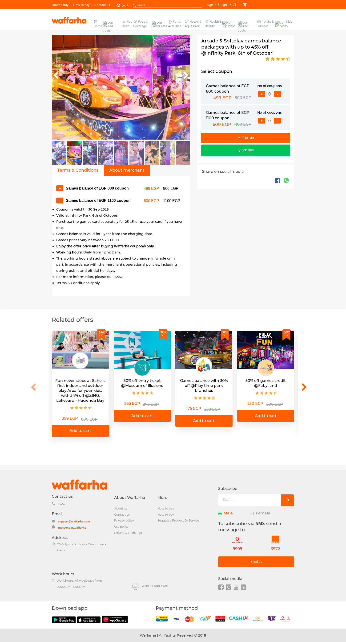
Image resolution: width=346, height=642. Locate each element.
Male (228, 513)
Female (263, 513)
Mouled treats (107, 28)
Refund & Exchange (128, 532)
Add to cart (246, 138)
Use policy (121, 526)
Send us (256, 562)
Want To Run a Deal (155, 586)
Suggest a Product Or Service (178, 520)
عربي (125, 5)
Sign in (212, 5)
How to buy (60, 5)
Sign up (226, 5)
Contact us (102, 5)
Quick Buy (246, 150)
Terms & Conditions (77, 170)
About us (120, 508)
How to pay (81, 5)
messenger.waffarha (72, 528)
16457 (61, 504)
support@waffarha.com (74, 521)
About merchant (126, 170)
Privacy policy (124, 520)
